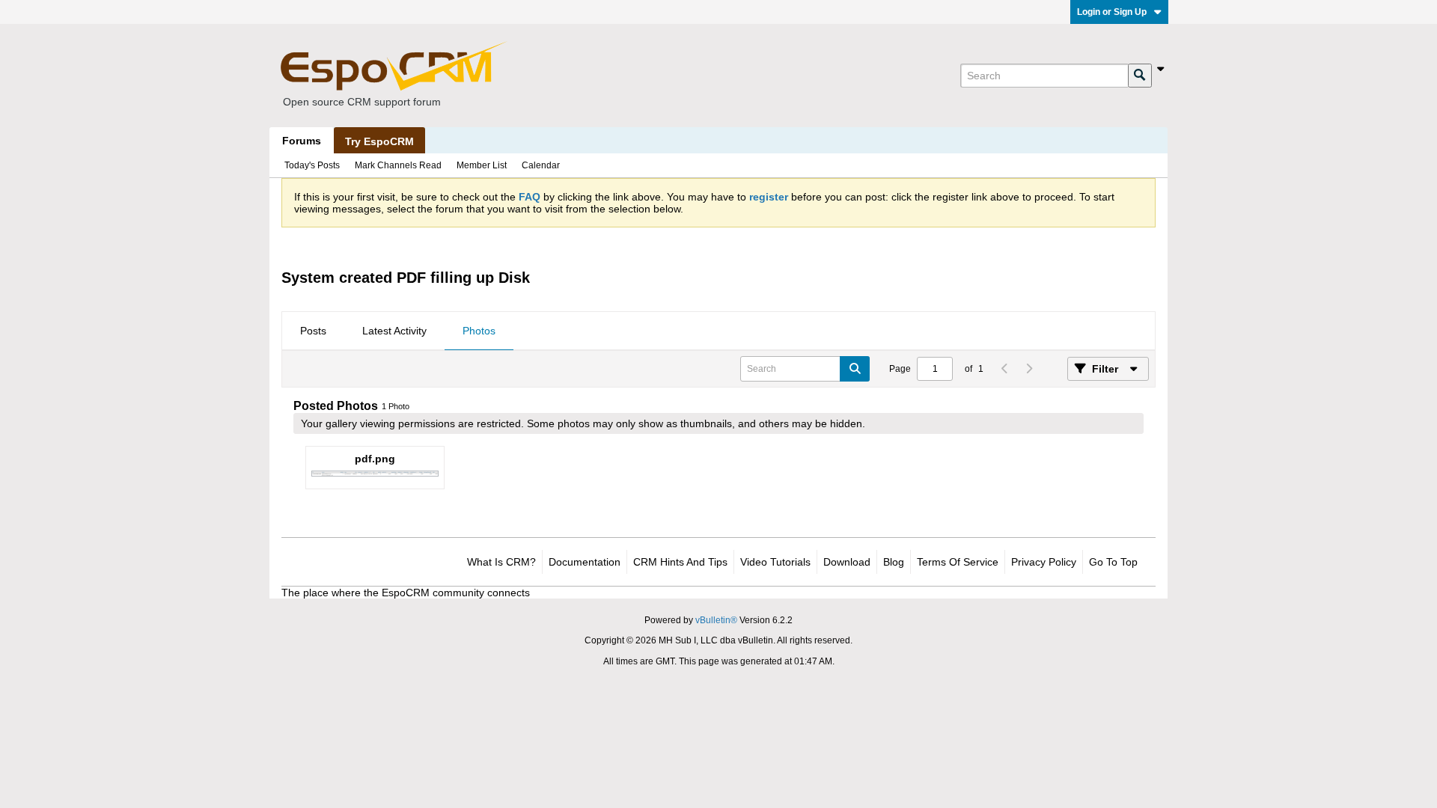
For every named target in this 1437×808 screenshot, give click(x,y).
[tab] (313, 331)
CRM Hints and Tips (680, 562)
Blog (893, 562)
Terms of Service (957, 562)
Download (846, 562)
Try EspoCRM (379, 141)
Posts (313, 331)
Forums (301, 141)
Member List (482, 165)
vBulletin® (716, 620)
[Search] (1140, 76)
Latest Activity (394, 331)
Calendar (541, 165)
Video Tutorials (775, 562)
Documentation (584, 562)
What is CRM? (501, 562)
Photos (479, 331)
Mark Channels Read (398, 165)
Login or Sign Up (1112, 12)
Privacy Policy (1043, 562)
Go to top (1113, 562)
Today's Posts (312, 165)
